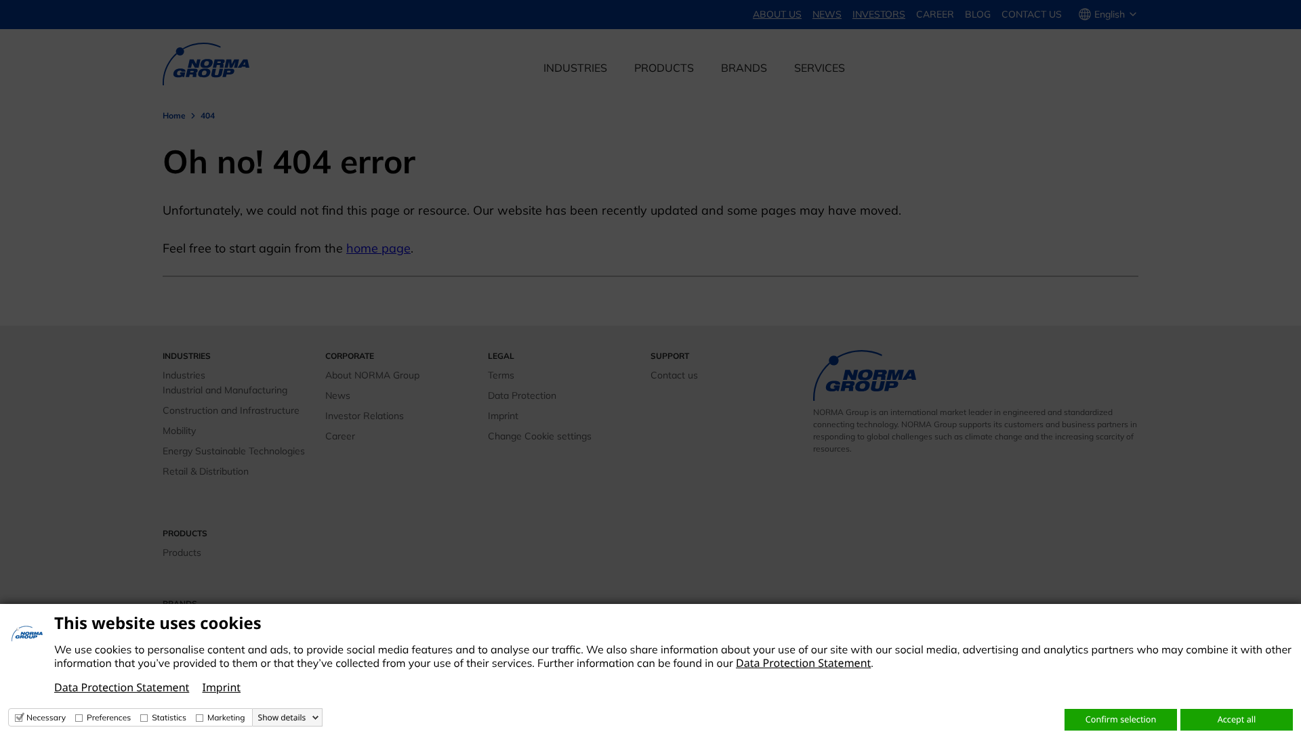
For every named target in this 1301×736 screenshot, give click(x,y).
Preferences (109, 717)
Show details (282, 717)
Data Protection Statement (803, 662)
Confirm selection (1121, 719)
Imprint (221, 687)
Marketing (226, 717)
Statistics (169, 717)
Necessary (46, 717)
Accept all (1237, 719)
